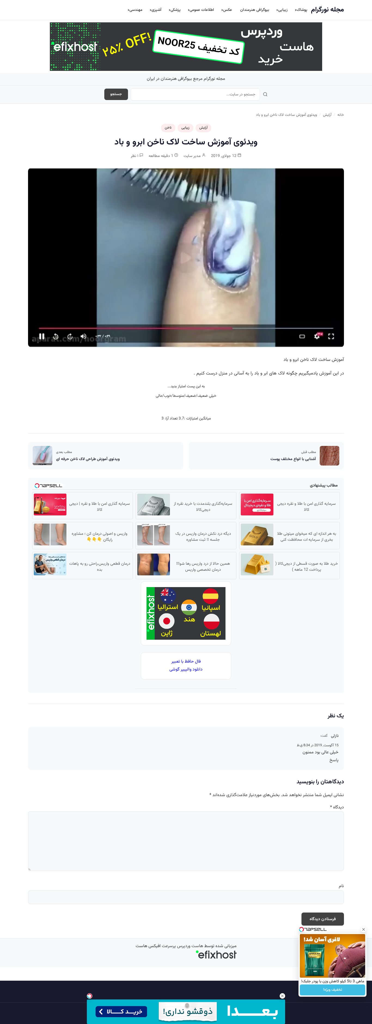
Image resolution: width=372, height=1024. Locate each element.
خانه (340, 115)
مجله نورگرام (327, 10)
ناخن (168, 128)
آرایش (327, 115)
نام (341, 886)
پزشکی (175, 10)
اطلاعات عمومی (202, 10)
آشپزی (156, 10)
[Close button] (363, 929)
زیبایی (283, 10)
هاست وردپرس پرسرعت (182, 946)
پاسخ (334, 760)
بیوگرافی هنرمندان (254, 10)
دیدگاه (337, 807)
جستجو (116, 94)
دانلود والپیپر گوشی (186, 669)
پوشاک (302, 10)
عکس (227, 10)
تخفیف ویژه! (332, 990)
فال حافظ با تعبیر (186, 661)
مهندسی (135, 10)
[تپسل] (89, 996)
